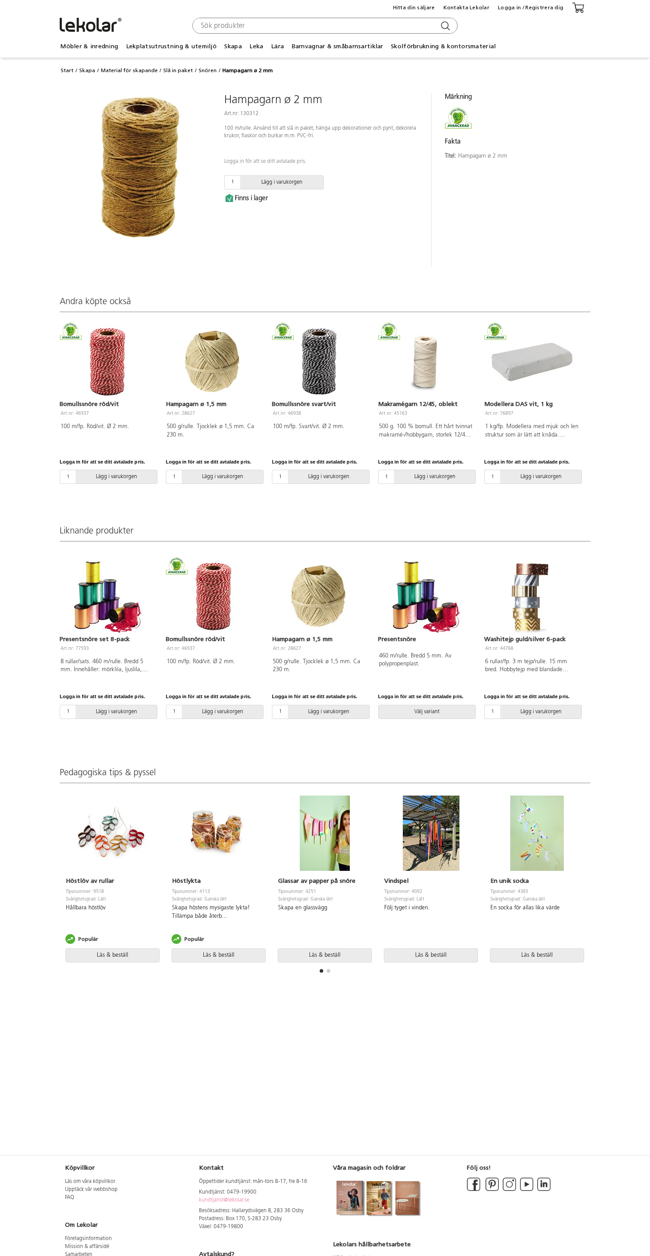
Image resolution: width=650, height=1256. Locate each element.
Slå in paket (178, 70)
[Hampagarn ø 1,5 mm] (213, 362)
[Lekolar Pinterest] (491, 1189)
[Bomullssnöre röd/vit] (107, 362)
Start (67, 70)
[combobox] (324, 25)
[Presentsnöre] (426, 596)
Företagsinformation (88, 1238)
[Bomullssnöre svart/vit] (319, 362)
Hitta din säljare (414, 7)
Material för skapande (129, 70)
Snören (208, 70)
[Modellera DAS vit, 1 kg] (532, 362)
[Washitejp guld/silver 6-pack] (532, 596)
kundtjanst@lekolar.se (224, 1200)
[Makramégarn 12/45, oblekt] (426, 362)
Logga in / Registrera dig (530, 7)
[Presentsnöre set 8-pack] (107, 596)
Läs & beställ (112, 955)
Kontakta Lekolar (466, 7)
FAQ (69, 1197)
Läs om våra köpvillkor (90, 1181)
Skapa (87, 70)
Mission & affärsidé (87, 1246)
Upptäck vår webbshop (91, 1189)
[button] (321, 971)
